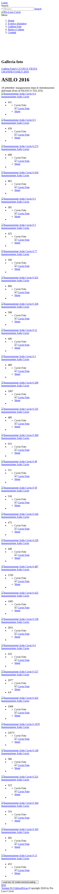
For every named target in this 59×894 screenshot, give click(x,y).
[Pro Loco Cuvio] (11, 12)
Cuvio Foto (24, 108)
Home (11, 20)
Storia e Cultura (16, 29)
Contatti (12, 32)
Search (37, 8)
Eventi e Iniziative (17, 23)
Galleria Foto (14, 26)
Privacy (25, 888)
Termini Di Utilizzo (11, 888)
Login (4, 2)
